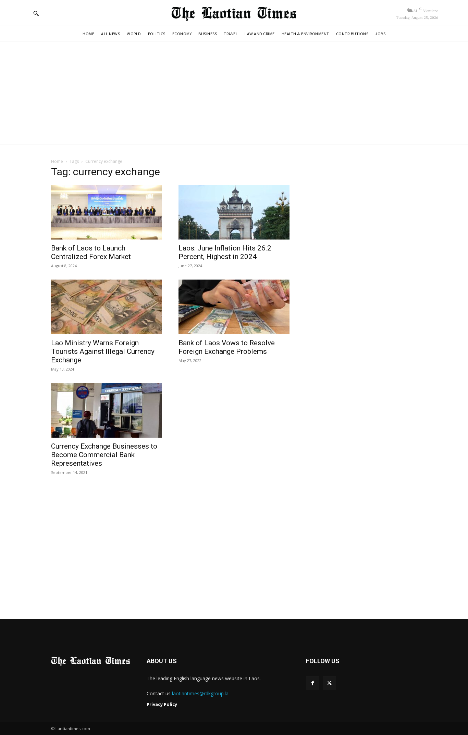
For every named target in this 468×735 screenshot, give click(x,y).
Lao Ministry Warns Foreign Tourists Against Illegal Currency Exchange (103, 351)
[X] (329, 683)
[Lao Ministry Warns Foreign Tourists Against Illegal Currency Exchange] (106, 307)
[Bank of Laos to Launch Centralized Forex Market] (106, 212)
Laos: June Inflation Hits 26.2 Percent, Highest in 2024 (224, 252)
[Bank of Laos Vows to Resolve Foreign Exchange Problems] (234, 307)
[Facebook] (312, 683)
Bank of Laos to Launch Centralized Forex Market (91, 252)
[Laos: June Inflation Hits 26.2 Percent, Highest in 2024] (234, 212)
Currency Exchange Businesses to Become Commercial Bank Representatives (104, 454)
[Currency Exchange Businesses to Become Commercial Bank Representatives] (106, 410)
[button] (36, 13)
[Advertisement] (234, 93)
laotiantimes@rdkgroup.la (200, 693)
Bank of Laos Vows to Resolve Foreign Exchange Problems (226, 347)
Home (57, 161)
